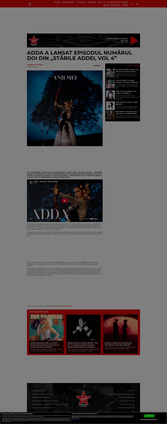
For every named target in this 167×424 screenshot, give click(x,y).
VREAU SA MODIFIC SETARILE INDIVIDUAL (148, 419)
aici (34, 419)
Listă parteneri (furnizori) (76, 419)
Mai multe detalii (41, 416)
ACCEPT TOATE (149, 415)
